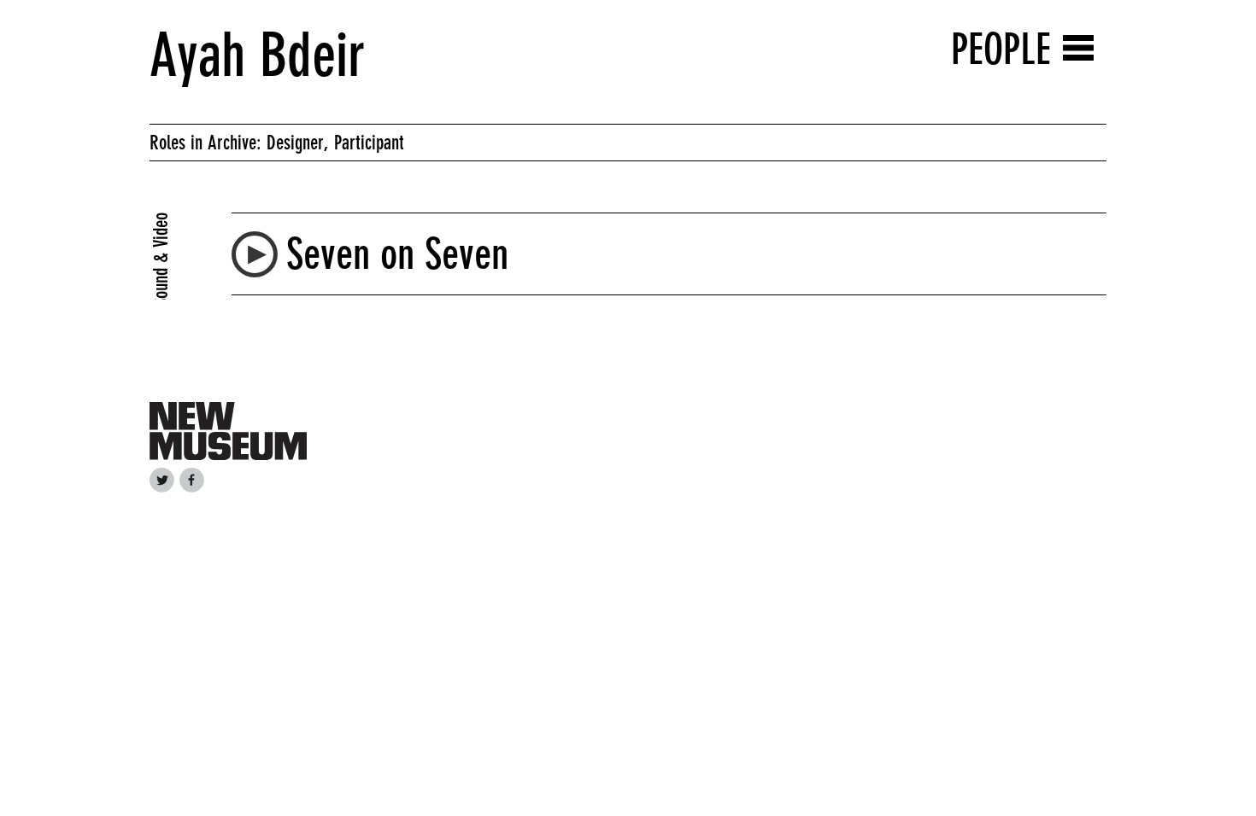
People (1001, 49)
